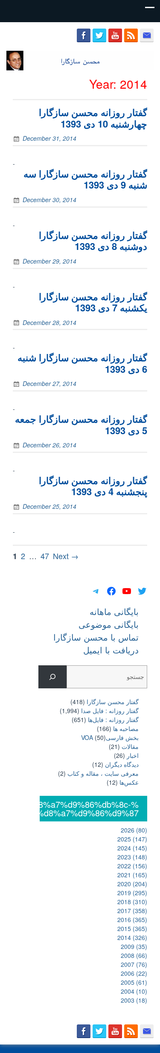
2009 (134, 946)
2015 (132, 928)
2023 (132, 857)
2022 (132, 866)
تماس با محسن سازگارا (96, 637)
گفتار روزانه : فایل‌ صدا (110, 710)
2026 (134, 830)
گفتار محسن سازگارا (113, 701)
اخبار (133, 755)
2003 (134, 1000)
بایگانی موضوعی (109, 624)
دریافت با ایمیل (111, 650)
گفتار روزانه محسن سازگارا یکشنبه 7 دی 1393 (93, 302)
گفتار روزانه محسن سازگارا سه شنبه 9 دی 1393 (85, 179)
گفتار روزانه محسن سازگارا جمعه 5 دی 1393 (81, 424)
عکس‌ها (129, 782)
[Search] (52, 677)
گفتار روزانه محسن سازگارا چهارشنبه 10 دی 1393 (93, 117)
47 (45, 555)
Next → (66, 555)
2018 (132, 901)
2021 (132, 874)
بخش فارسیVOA (110, 737)
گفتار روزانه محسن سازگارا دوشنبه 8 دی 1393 (93, 240)
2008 (134, 955)
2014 (132, 937)
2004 (134, 991)
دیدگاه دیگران (122, 764)
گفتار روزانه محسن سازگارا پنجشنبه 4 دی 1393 (93, 485)
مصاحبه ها (126, 728)
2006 (134, 973)
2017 (132, 910)
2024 (132, 848)
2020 (132, 883)
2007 (134, 964)
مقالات (130, 746)
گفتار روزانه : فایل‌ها (113, 719)
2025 (132, 839)
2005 (134, 982)
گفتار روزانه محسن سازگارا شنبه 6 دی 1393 (82, 363)
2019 (132, 892)
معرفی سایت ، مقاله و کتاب (103, 773)
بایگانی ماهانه (114, 611)
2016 (132, 919)
